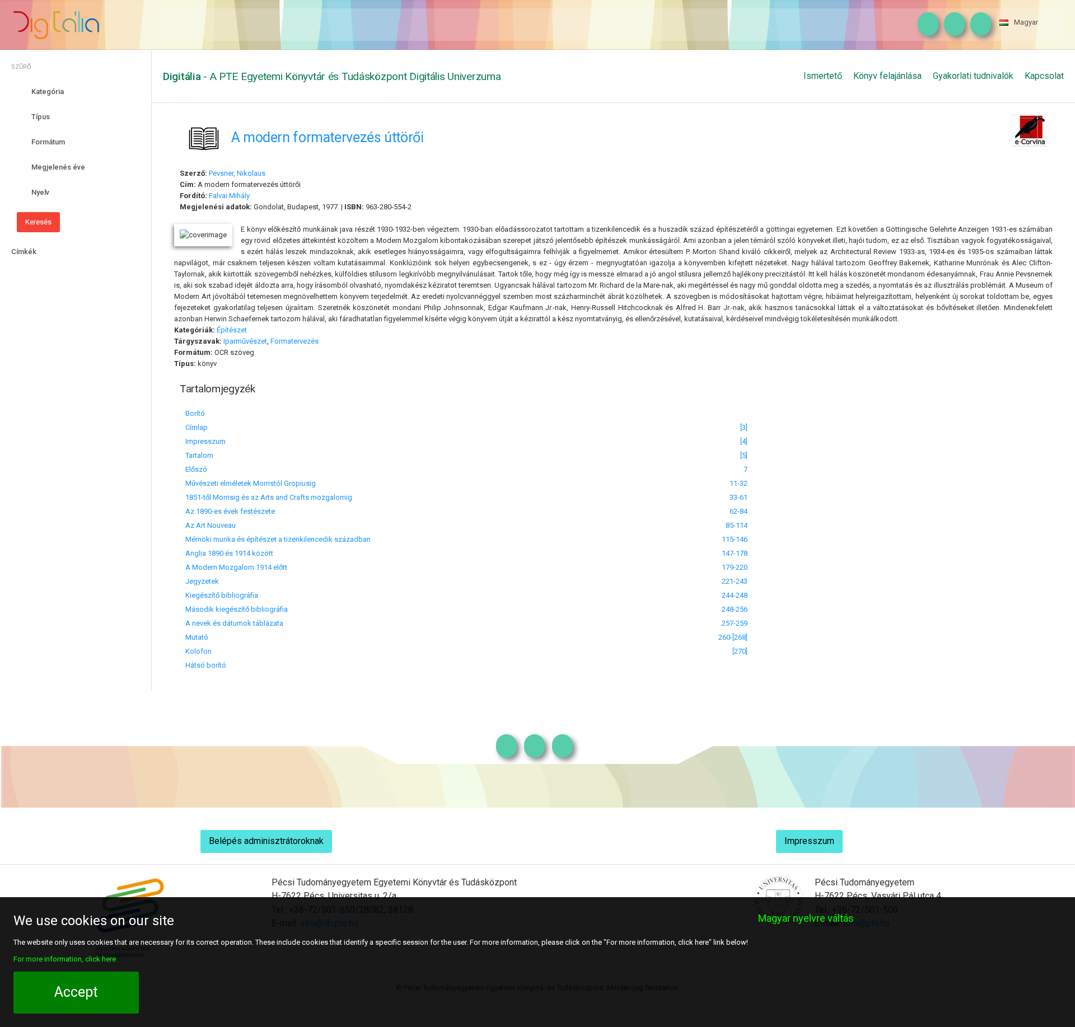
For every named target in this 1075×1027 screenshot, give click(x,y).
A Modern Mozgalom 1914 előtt (236, 567)
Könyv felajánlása (887, 76)
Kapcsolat (1044, 76)
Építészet (232, 330)
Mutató (196, 637)
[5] (743, 455)
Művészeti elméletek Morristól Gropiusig (250, 483)
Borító (195, 413)
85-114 (736, 525)
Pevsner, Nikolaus (237, 173)
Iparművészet (245, 341)
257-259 (734, 623)
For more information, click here (64, 959)
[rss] (978, 24)
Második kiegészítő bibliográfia (236, 609)
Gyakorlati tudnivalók (973, 76)
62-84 (738, 511)
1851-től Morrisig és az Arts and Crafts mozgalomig (268, 497)
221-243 (734, 581)
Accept (75, 992)
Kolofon (198, 651)
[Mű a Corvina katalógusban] (1029, 129)
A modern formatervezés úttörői (327, 137)
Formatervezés (294, 341)
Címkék (23, 251)
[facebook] (951, 24)
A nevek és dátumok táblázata (234, 623)
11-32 (738, 483)
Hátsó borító (205, 665)
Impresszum (205, 441)
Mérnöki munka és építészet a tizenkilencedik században (278, 539)
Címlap (196, 427)
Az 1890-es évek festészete (230, 511)
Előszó (196, 469)
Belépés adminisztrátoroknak (266, 841)
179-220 (734, 567)
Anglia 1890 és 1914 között (229, 553)
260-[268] (732, 637)
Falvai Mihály (229, 195)
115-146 (734, 539)
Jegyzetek (202, 581)
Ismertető (822, 76)
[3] (743, 427)
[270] (739, 651)
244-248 (734, 595)
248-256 (734, 609)
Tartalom (199, 455)
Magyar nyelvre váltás (806, 918)
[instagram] (925, 24)
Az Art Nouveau (210, 525)
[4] (743, 441)
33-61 (738, 497)
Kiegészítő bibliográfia (221, 595)
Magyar (1026, 22)
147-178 (734, 553)
